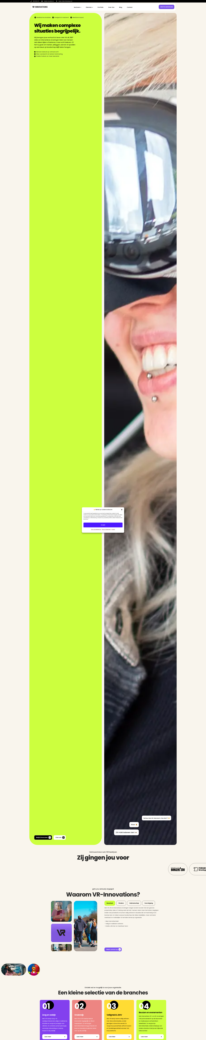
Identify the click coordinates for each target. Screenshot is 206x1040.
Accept (103, 525)
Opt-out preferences (96, 529)
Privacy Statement (106, 529)
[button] (122, 509)
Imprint (113, 529)
